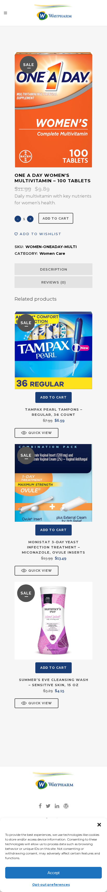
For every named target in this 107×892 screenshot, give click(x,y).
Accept (53, 873)
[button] (99, 824)
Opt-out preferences (51, 885)
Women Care (52, 253)
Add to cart (56, 218)
